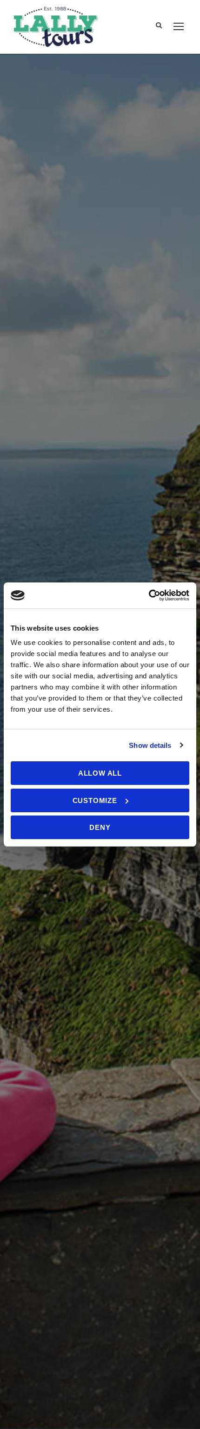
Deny (99, 827)
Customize (95, 800)
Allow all (100, 773)
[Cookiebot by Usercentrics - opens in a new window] (148, 595)
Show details (150, 745)
